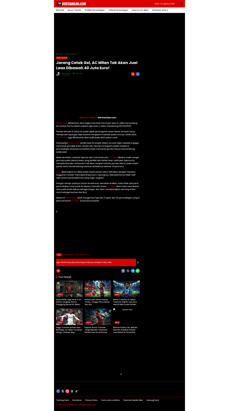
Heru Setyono (66, 73)
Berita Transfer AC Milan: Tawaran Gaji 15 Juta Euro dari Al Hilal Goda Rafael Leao (125, 302)
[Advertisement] (119, 32)
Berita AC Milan (88, 117)
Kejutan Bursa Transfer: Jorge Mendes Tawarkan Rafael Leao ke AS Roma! (96, 330)
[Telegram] (133, 271)
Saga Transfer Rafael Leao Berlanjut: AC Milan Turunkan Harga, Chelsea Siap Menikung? (69, 330)
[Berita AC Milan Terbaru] (71, 3)
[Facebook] (123, 271)
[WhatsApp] (138, 271)
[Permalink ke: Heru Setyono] (59, 74)
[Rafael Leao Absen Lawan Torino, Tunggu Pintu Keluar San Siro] (98, 289)
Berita (60, 295)
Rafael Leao (61, 123)
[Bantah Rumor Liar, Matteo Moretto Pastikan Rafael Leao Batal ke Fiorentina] (126, 316)
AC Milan (113, 157)
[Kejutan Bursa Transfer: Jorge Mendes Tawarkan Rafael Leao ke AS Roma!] (98, 316)
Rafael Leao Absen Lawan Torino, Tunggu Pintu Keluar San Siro (97, 302)
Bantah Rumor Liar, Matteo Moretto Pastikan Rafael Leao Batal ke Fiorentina (125, 330)
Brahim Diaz (62, 137)
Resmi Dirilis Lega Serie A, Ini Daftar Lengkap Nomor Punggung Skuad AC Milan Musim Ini (68, 302)
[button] (181, 3)
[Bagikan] (138, 74)
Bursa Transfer (62, 58)
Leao (58, 171)
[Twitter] (128, 271)
